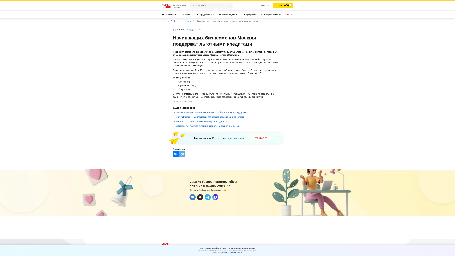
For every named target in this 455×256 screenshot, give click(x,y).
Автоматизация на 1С (229, 14)
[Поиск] (230, 6)
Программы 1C (169, 14)
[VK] (192, 197)
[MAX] (215, 197)
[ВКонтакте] (176, 154)
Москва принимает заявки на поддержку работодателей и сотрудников (212, 112)
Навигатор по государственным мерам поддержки (201, 121)
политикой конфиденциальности (232, 252)
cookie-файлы (216, 248)
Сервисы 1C (187, 14)
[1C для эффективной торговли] (176, 6)
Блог (287, 14)
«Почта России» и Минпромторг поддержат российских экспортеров (210, 117)
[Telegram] (182, 154)
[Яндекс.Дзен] (200, 197)
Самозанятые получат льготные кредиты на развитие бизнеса (207, 126)
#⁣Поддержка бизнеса (194, 30)
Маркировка (250, 14)
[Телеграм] (208, 197)
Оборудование (204, 14)
